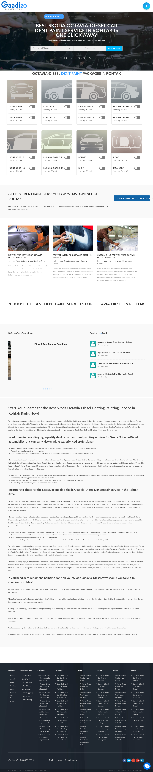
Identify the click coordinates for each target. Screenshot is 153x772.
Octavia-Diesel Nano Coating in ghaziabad (44, 728)
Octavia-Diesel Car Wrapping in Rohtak (138, 720)
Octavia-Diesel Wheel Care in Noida (120, 703)
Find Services (114, 48)
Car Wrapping (27, 693)
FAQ (12, 682)
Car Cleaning (27, 682)
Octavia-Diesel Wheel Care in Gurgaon (103, 703)
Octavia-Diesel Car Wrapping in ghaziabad (44, 720)
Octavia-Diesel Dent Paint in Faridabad (62, 686)
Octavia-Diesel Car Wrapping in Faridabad (62, 720)
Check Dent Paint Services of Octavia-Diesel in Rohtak (133, 198)
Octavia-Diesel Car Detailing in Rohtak (138, 737)
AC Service (26, 689)
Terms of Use (114, 770)
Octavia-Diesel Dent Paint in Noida (120, 686)
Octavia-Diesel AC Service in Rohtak (138, 711)
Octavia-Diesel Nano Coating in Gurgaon (103, 728)
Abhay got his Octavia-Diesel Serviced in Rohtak (115, 374)
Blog (12, 689)
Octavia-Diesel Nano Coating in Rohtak (138, 728)
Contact (13, 686)
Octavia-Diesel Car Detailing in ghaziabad (44, 737)
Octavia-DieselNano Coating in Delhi (84, 730)
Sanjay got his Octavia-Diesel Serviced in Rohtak (115, 363)
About (12, 679)
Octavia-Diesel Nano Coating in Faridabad (62, 728)
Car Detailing (27, 700)
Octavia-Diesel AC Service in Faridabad (62, 711)
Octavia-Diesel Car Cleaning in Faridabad (62, 694)
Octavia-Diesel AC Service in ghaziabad (44, 711)
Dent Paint (26, 679)
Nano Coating (27, 696)
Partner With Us (13, 695)
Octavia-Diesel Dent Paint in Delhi (85, 686)
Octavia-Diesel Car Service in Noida (120, 677)
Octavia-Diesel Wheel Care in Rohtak (138, 703)
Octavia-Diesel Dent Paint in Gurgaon (103, 686)
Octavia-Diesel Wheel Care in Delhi (85, 703)
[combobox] (52, 48)
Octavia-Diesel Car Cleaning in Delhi (85, 694)
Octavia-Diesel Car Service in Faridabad (62, 677)
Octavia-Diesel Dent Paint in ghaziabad (44, 686)
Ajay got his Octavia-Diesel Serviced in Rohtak (115, 342)
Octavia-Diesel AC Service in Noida (120, 711)
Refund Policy (138, 770)
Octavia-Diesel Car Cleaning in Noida (120, 694)
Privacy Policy (126, 770)
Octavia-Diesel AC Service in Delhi (85, 711)
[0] (146, 5)
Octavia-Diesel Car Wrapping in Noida (120, 720)
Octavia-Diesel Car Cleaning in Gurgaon (103, 694)
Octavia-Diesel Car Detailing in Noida (120, 737)
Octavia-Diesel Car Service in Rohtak (138, 677)
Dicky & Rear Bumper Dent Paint (47, 383)
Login (12, 701)
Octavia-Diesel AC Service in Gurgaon (103, 711)
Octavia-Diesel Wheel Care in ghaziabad (44, 703)
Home (12, 675)
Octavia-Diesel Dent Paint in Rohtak (138, 686)
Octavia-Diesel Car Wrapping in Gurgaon (103, 720)
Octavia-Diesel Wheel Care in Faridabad (62, 703)
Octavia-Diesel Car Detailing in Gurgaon (103, 737)
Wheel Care (26, 686)
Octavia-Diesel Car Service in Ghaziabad (44, 677)
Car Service (26, 675)
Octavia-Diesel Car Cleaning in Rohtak (138, 694)
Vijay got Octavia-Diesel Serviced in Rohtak (114, 353)
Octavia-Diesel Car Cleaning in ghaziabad (44, 694)
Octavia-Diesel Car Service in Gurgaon (103, 677)
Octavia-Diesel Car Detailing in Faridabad (62, 737)
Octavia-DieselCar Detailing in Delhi (84, 741)
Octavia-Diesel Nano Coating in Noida (120, 728)
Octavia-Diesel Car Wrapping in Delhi (85, 720)
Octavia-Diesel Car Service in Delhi (85, 677)
